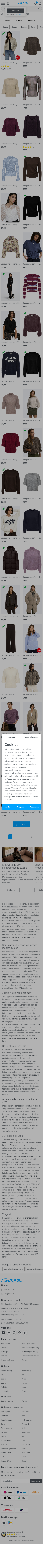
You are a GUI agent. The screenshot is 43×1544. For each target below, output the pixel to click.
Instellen (7, 807)
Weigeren (20, 807)
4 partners (27, 761)
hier (35, 788)
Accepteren (34, 807)
